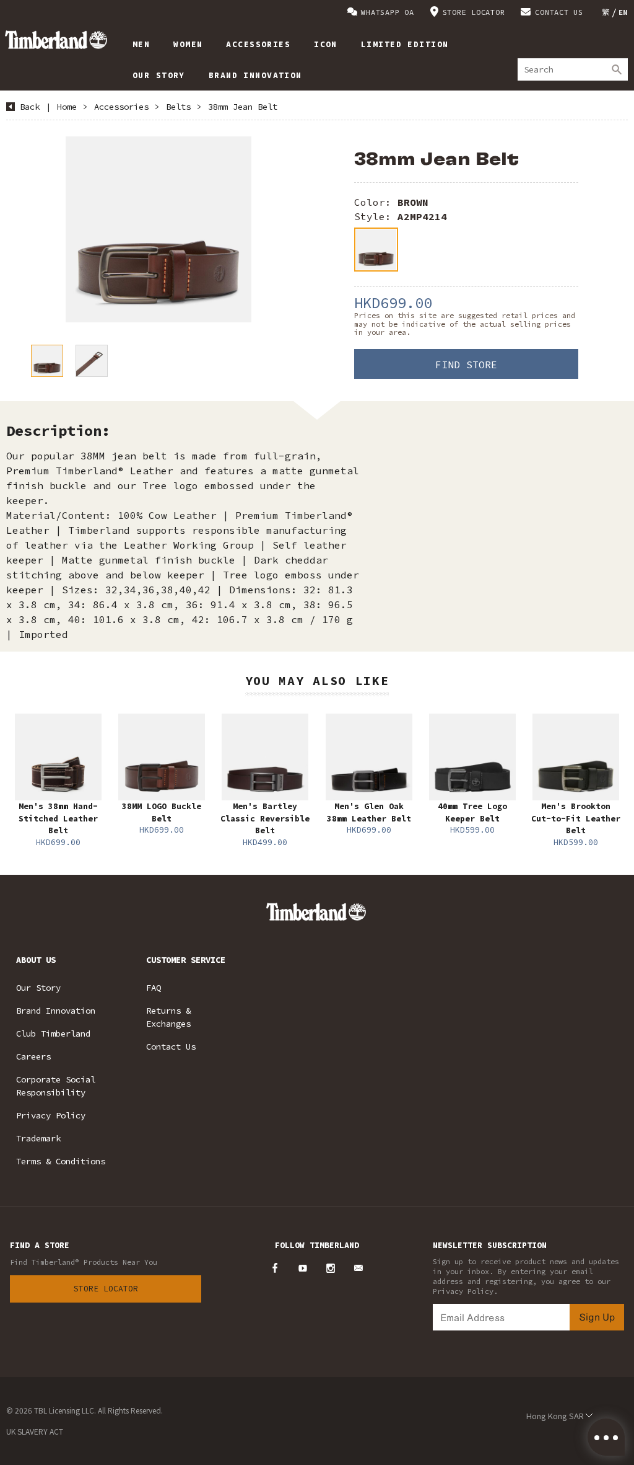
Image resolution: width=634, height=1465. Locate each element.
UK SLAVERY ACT (34, 1431)
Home (67, 106)
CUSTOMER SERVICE (185, 959)
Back (30, 106)
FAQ (153, 987)
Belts (178, 106)
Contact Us (171, 1046)
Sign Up (597, 1316)
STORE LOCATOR (474, 12)
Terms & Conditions (60, 1161)
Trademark (38, 1138)
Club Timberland (53, 1033)
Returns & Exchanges (168, 1017)
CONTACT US (559, 12)
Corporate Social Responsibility (55, 1086)
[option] (158, 229)
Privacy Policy (50, 1115)
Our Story (38, 987)
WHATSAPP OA (387, 12)
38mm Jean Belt (242, 106)
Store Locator (106, 1288)
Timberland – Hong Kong (56, 40)
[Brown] (376, 250)
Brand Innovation (55, 1010)
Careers (33, 1056)
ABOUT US (36, 959)
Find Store (466, 364)
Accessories (121, 106)
